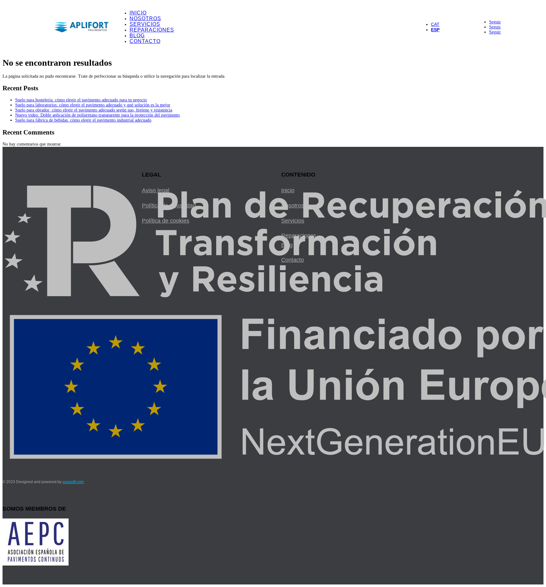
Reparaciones (152, 30)
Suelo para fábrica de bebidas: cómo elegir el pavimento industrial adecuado (83, 120)
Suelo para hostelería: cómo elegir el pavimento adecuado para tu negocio (81, 100)
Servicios (145, 24)
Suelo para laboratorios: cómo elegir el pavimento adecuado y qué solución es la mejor (92, 105)
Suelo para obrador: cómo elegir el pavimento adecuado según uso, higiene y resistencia (93, 110)
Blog (137, 35)
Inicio (138, 12)
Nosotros (145, 18)
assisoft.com (73, 482)
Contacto (145, 41)
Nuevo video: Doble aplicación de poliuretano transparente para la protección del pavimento (97, 115)
